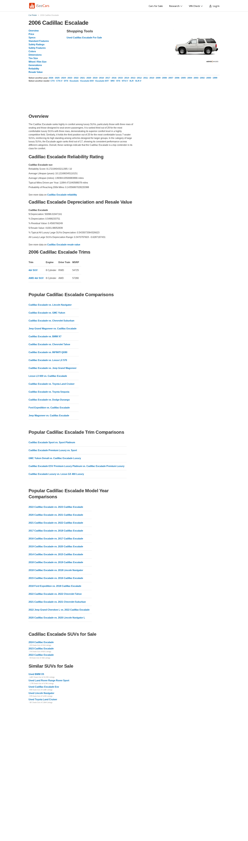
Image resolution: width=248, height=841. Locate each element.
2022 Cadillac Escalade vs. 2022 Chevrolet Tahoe (55, 594)
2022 (76, 78)
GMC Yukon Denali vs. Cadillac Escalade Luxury (55, 458)
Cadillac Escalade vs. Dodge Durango (49, 400)
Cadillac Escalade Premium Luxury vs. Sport (53, 450)
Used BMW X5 (36, 674)
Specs (32, 37)
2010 (152, 78)
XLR (131, 81)
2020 (89, 78)
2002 (202, 78)
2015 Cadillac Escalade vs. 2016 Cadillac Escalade (56, 578)
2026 (51, 78)
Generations (35, 65)
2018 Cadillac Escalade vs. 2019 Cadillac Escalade (56, 562)
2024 (63, 78)
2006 (177, 78)
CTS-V (59, 81)
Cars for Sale (156, 6)
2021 (82, 78)
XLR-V (138, 81)
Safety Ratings (36, 44)
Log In (215, 6)
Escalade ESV (87, 81)
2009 (158, 78)
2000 (209, 78)
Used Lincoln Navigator (41, 693)
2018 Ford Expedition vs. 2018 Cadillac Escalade (55, 586)
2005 (183, 78)
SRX (113, 81)
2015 (120, 78)
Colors (32, 51)
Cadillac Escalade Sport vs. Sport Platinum (52, 442)
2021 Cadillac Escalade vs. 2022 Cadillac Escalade (56, 523)
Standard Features (39, 41)
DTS (66, 81)
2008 (164, 78)
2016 (114, 78)
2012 (139, 78)
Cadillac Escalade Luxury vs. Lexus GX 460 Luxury (56, 474)
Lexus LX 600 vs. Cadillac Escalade (48, 376)
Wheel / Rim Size (37, 62)
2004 (190, 78)
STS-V (125, 81)
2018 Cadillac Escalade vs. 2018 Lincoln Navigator (56, 570)
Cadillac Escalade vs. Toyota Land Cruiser (51, 384)
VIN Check (194, 6)
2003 (196, 78)
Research (174, 6)
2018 (101, 78)
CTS (53, 81)
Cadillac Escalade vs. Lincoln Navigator (50, 305)
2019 (95, 78)
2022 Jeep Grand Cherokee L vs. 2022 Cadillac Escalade (59, 610)
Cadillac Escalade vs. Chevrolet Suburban (51, 320)
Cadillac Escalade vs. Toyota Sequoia (49, 392)
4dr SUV (33, 270)
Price (31, 34)
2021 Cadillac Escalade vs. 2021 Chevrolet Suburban (57, 602)
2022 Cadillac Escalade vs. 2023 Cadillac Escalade (56, 507)
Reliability (34, 68)
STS (118, 81)
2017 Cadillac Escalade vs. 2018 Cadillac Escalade (56, 530)
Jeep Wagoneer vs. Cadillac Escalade (49, 415)
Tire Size (33, 58)
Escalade (74, 81)
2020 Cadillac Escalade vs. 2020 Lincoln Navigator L (57, 617)
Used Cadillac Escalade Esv (44, 687)
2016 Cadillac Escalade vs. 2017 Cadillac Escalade (56, 538)
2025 (57, 78)
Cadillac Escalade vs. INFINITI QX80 (48, 352)
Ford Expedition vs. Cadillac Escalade (49, 407)
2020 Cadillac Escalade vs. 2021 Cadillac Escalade (56, 515)
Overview (34, 30)
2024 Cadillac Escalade (41, 642)
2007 (171, 78)
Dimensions (35, 55)
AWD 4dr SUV (36, 278)
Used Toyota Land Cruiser (43, 699)
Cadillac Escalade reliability (62, 195)
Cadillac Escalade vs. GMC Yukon (47, 313)
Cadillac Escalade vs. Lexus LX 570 (48, 360)
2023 (70, 78)
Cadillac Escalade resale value (63, 244)
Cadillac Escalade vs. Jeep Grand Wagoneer (52, 368)
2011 (145, 78)
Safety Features (37, 48)
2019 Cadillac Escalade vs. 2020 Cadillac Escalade (56, 546)
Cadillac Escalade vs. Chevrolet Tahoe (49, 344)
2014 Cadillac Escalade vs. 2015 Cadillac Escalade (56, 554)
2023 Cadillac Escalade (41, 648)
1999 (215, 78)
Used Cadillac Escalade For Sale (84, 37)
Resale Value (36, 72)
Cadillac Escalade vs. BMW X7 (45, 336)
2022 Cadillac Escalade (41, 655)
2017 (108, 78)
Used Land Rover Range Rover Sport (49, 680)
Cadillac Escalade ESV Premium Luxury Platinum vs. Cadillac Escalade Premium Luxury (76, 466)
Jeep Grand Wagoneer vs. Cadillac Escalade (52, 328)
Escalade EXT (102, 81)
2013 (133, 78)
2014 (127, 78)
